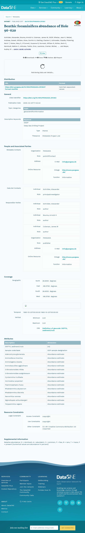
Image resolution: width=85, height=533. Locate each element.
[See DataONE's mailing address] (60, 509)
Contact (4, 512)
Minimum (36, 318)
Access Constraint (33, 416)
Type (38, 131)
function (56, 177)
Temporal (17, 312)
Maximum (36, 323)
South (37, 291)
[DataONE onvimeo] (66, 502)
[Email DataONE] (72, 502)
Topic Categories (14, 108)
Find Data (26, 502)
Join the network (27, 487)
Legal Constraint (14, 416)
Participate (24, 480)
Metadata (16, 17)
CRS (38, 328)
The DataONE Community (25, 491)
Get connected (68, 528)
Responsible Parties (13, 203)
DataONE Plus (7, 486)
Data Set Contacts (14, 188)
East (38, 286)
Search (8, 17)
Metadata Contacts (14, 150)
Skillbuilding (43, 480)
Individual (36, 189)
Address (37, 161)
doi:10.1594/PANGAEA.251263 (35, 21)
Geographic (16, 280)
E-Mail (57, 162)
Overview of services (6, 481)
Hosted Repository (8, 489)
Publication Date (14, 103)
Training (41, 484)
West (38, 296)
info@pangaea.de (69, 162)
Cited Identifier (15, 98)
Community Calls (27, 495)
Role (38, 156)
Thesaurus (36, 136)
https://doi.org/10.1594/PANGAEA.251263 (39, 98)
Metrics (4, 509)
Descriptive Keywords (12, 119)
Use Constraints (34, 421)
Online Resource (34, 169)
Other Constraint (33, 427)
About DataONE (7, 505)
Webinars (41, 487)
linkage (57, 170)
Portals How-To (44, 490)
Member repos (25, 484)
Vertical (18, 317)
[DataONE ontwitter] (60, 502)
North (38, 281)
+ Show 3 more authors (21, 49)
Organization (35, 151)
